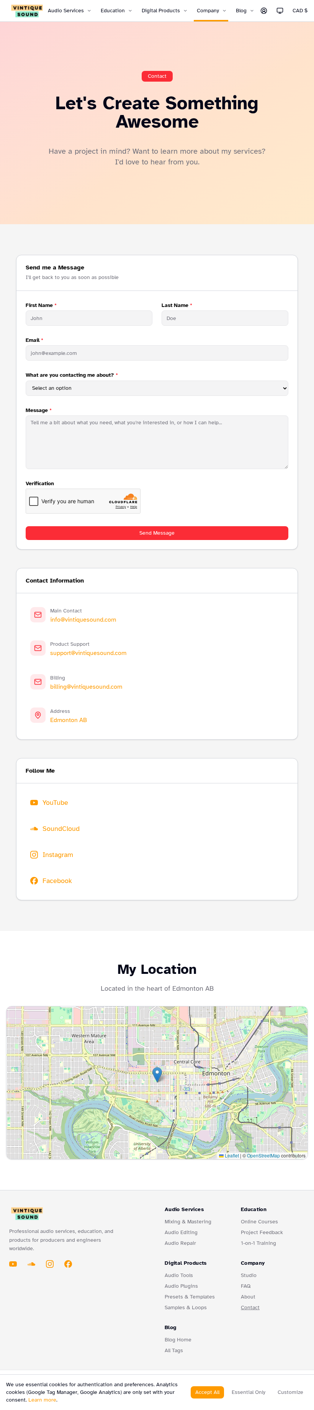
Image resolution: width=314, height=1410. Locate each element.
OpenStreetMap (263, 1155)
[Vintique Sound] (27, 10)
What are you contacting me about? (72, 375)
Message (39, 410)
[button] (157, 1075)
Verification (40, 483)
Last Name (177, 305)
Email (34, 340)
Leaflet (231, 1155)
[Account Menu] (263, 11)
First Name (41, 305)
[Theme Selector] (279, 11)
